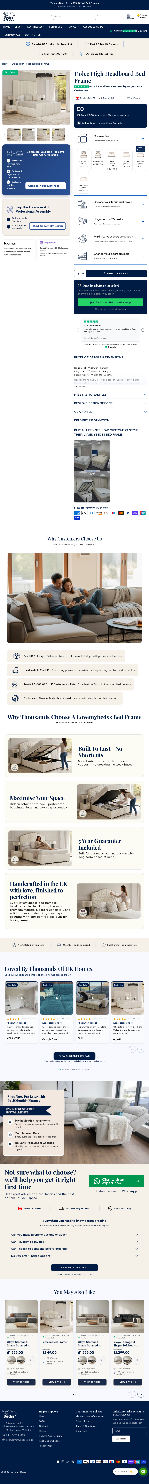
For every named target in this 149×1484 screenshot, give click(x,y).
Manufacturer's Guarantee (90, 1416)
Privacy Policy (83, 1421)
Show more (79, 386)
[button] (18, 27)
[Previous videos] (132, 1049)
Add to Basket (117, 273)
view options (21, 1382)
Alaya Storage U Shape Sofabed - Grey (18, 1343)
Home (5, 63)
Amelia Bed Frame (54, 1342)
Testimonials (46, 1445)
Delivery (43, 1431)
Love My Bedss (18, 1472)
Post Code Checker (50, 1440)
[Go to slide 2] (75, 1394)
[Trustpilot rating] (128, 31)
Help (41, 1416)
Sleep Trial (81, 1431)
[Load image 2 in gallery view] (43, 134)
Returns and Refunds (50, 1436)
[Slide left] (4, 134)
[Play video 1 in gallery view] (29, 134)
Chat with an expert (74, 1267)
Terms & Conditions (86, 1426)
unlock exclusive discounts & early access (128, 1413)
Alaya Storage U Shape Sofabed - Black (124, 1343)
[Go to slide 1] (73, 1394)
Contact (43, 1426)
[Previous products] (132, 1394)
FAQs (42, 1421)
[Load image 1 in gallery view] (14, 134)
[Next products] (140, 1394)
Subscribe (121, 1439)
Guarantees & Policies (89, 1411)
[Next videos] (140, 1049)
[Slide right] (67, 134)
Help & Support (48, 1411)
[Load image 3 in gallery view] (58, 134)
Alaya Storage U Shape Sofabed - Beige (89, 1343)
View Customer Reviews (74, 1056)
